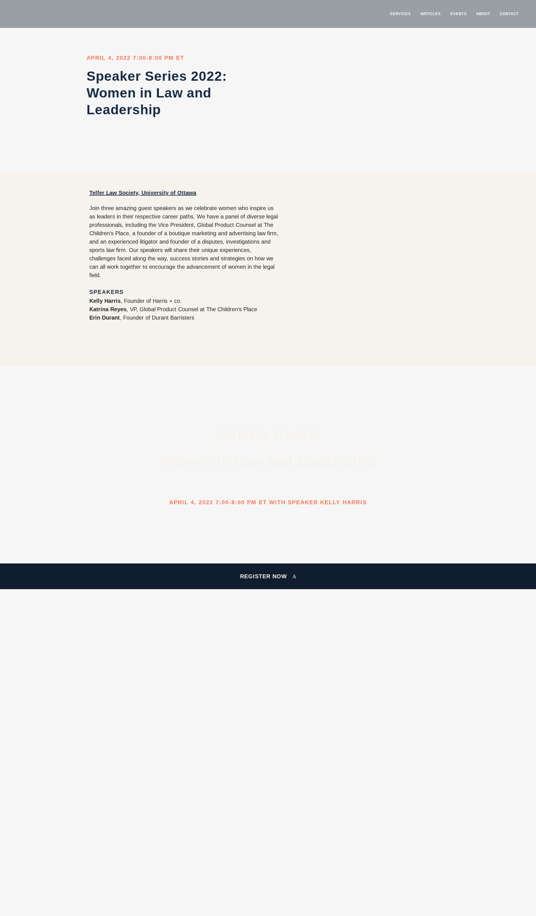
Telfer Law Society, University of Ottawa (142, 193)
